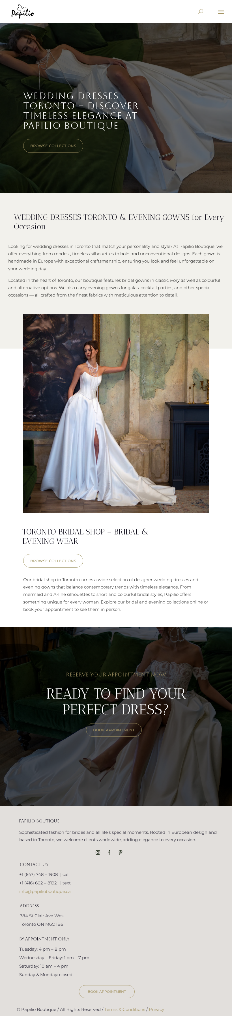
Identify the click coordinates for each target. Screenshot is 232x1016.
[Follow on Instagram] (97, 852)
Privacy (156, 1009)
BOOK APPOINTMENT (114, 730)
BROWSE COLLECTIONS (53, 561)
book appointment (107, 991)
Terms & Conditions (124, 1009)
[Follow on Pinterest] (120, 852)
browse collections (53, 145)
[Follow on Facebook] (109, 852)
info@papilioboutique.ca (45, 891)
